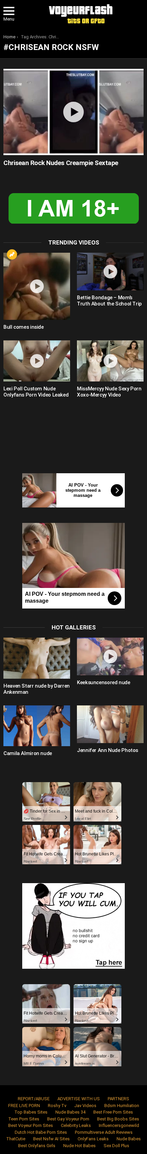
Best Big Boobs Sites (118, 1118)
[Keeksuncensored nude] (110, 656)
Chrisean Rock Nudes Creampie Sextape (60, 163)
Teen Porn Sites (23, 1118)
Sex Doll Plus (116, 1145)
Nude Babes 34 (70, 1112)
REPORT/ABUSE (34, 1098)
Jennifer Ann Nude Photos (107, 750)
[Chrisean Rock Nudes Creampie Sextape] (73, 112)
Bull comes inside (23, 327)
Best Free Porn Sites (113, 1112)
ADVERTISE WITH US (78, 1098)
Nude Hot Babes (79, 1145)
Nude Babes (129, 1138)
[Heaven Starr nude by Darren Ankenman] (36, 658)
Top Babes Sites (31, 1112)
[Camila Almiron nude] (36, 726)
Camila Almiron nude (27, 753)
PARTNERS (118, 1098)
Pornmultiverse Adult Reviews (104, 1132)
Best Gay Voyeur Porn (68, 1118)
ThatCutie (15, 1138)
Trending (12, 254)
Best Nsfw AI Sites (51, 1138)
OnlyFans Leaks (93, 1138)
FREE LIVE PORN (24, 1105)
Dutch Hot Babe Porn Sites (41, 1132)
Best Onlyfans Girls (36, 1145)
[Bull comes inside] (36, 286)
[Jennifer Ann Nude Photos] (110, 724)
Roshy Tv (57, 1105)
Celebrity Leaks (76, 1125)
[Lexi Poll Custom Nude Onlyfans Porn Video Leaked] (36, 360)
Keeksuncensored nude (103, 682)
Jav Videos (85, 1105)
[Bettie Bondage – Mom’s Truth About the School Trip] (110, 271)
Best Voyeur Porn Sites (30, 1125)
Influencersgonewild (119, 1125)
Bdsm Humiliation (121, 1105)
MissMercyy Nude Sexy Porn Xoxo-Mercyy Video (109, 392)
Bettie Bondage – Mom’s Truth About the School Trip (109, 300)
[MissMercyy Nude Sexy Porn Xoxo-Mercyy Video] (110, 360)
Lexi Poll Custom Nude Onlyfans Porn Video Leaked (35, 392)
